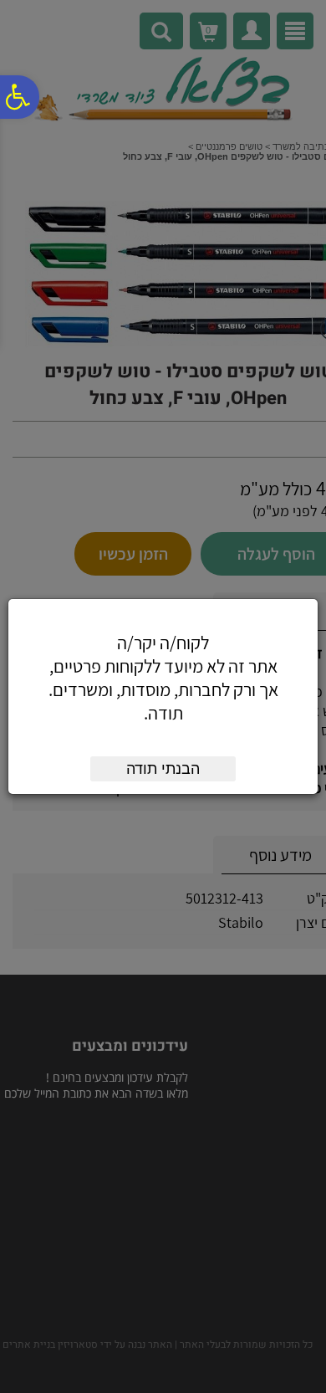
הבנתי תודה (163, 769)
